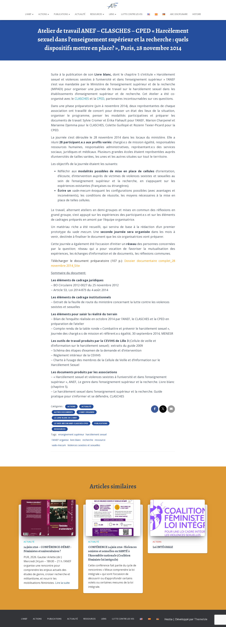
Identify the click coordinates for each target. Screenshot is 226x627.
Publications (61, 14)
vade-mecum (59, 445)
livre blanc (75, 439)
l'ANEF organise (60, 439)
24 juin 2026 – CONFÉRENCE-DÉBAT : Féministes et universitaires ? (47, 549)
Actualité (80, 14)
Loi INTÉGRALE (163, 547)
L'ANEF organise (86, 412)
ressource (100, 439)
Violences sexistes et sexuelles (84, 445)
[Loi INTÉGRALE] (177, 517)
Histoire (196, 14)
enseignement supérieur (71, 434)
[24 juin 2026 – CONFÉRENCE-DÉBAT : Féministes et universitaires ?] (48, 517)
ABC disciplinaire (178, 14)
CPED (100, 99)
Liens (111, 14)
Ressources (96, 14)
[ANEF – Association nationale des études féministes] (113, 6)
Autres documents (63, 412)
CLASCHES (81, 99)
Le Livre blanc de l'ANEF (65, 418)
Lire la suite (62, 583)
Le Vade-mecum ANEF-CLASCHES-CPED (71, 423)
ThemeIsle (200, 619)
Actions (42, 14)
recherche (88, 439)
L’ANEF (28, 14)
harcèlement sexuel (96, 434)
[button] (32, 14)
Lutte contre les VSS (131, 14)
